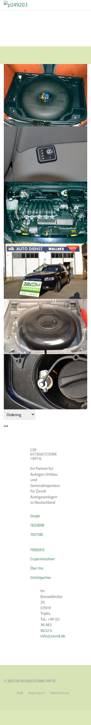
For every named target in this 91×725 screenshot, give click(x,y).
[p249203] (16, 3)
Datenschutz (59, 692)
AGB (19, 692)
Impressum (36, 692)
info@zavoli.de (52, 635)
